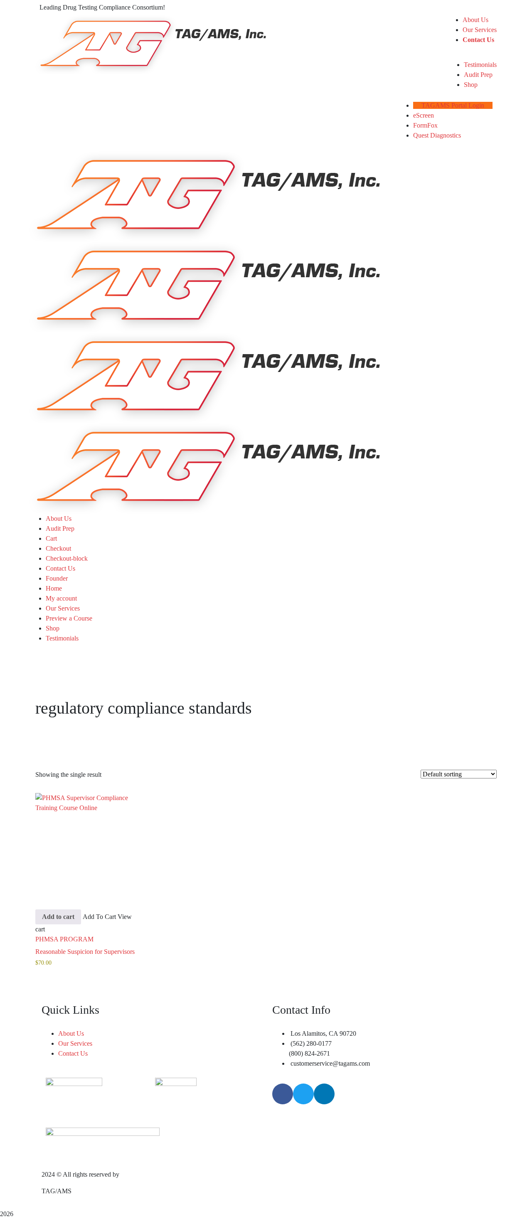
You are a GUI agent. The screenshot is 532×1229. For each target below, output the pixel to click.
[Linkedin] (324, 1094)
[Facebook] (282, 1094)
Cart (51, 538)
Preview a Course (69, 618)
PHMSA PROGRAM (64, 939)
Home (54, 588)
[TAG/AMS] (204, 195)
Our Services (63, 608)
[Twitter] (303, 1094)
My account (61, 598)
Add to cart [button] (58, 916)
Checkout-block (67, 558)
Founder (57, 578)
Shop (52, 628)
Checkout (58, 548)
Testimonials (62, 638)
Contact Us (60, 568)
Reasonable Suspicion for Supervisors (85, 951)
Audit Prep (60, 528)
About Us (58, 518)
